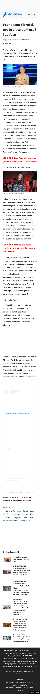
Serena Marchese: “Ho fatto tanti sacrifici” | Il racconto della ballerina (19, 248)
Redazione (18, 688)
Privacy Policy (28, 688)
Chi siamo (9, 688)
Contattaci (20, 674)
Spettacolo (10, 507)
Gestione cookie (35, 692)
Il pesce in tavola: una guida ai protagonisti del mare (21, 559)
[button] (29, 14)
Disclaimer (20, 690)
